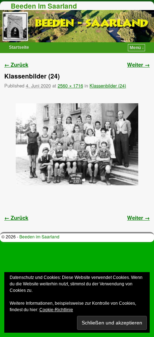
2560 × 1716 (70, 85)
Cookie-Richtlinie (56, 309)
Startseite (19, 47)
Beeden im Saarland (44, 6)
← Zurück (16, 64)
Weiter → (138, 64)
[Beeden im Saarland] (77, 26)
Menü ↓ (137, 47)
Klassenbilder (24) (108, 85)
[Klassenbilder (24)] (77, 144)
